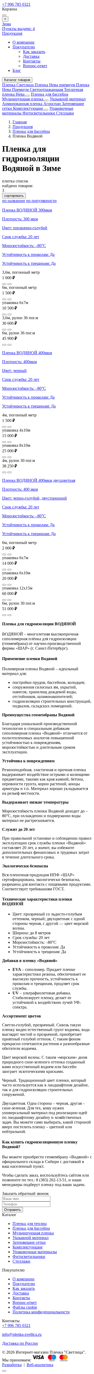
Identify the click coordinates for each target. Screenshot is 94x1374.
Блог (17, 70)
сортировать (14, 196)
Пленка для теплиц (30, 1223)
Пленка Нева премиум (55, 85)
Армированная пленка (22, 103)
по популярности (41, 200)
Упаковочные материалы (35, 1252)
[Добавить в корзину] (9, 284)
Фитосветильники (39, 113)
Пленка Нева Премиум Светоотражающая (45, 87)
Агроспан (52, 103)
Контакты (31, 61)
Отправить (12, 1210)
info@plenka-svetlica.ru (22, 1334)
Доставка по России (20, 1343)
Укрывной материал (68, 99)
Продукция (12, 33)
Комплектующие (28, 108)
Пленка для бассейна (49, 94)
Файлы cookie (25, 1307)
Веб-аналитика (40, 1364)
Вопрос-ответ (35, 66)
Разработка (12, 1364)
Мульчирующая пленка (23, 99)
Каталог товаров (17, 80)
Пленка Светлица (18, 85)
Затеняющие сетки (29, 1242)
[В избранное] (4, 284)
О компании (23, 42)
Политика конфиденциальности (41, 1312)
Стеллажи (65, 113)
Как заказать (34, 51)
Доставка (31, 56)
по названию (13, 200)
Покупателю (24, 47)
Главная (20, 122)
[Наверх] (4, 1371)
